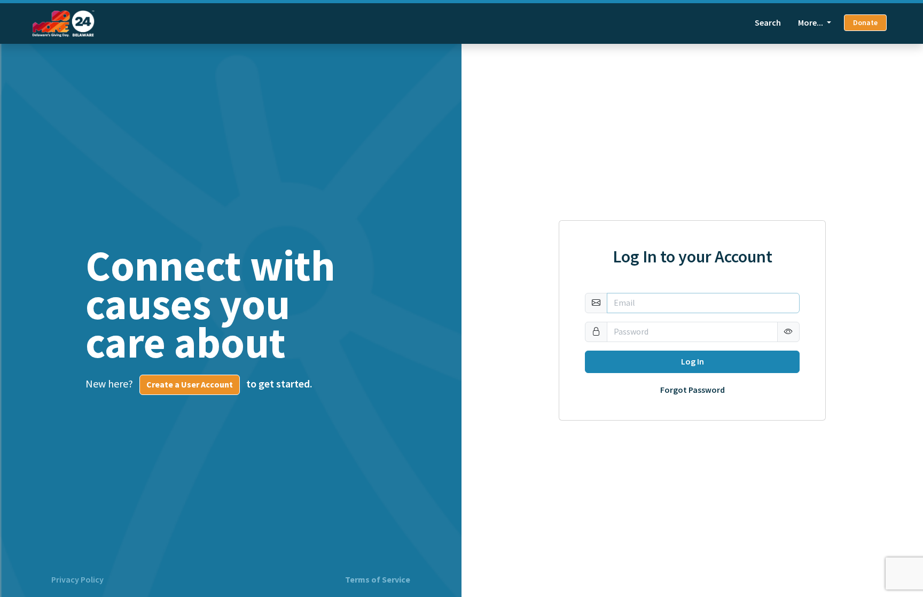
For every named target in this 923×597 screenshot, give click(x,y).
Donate (865, 23)
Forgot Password (692, 390)
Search (768, 22)
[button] (788, 332)
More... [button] (811, 22)
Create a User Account (189, 384)
